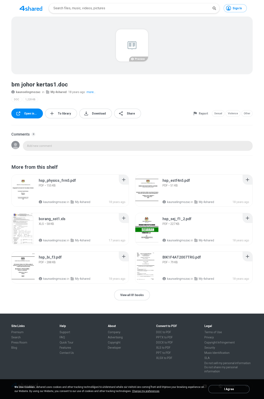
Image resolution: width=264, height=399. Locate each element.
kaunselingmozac (28, 92)
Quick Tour (66, 342)
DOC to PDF (163, 332)
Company (114, 332)
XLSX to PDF (164, 358)
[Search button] (214, 8)
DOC (16, 99)
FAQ (62, 337)
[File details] (28, 191)
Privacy (209, 337)
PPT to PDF (163, 352)
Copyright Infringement (219, 342)
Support (65, 332)
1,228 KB (30, 99)
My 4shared (59, 92)
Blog (14, 347)
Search (16, 337)
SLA (207, 358)
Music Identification (217, 352)
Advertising (115, 337)
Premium (17, 332)
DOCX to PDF (164, 342)
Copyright (114, 342)
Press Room (19, 342)
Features (65, 347)
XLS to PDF (163, 347)
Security (209, 347)
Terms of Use (213, 332)
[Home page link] (31, 8)
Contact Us (67, 352)
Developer (114, 347)
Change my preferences (145, 391)
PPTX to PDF (164, 337)
